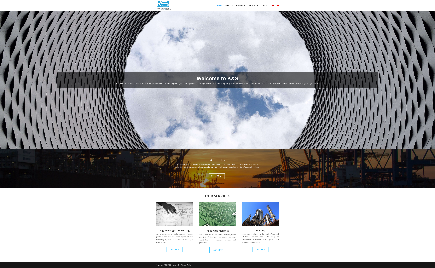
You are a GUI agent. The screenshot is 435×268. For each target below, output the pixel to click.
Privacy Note (186, 265)
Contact (265, 6)
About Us (229, 6)
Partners (252, 6)
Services (239, 6)
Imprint (176, 265)
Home (219, 6)
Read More (216, 176)
